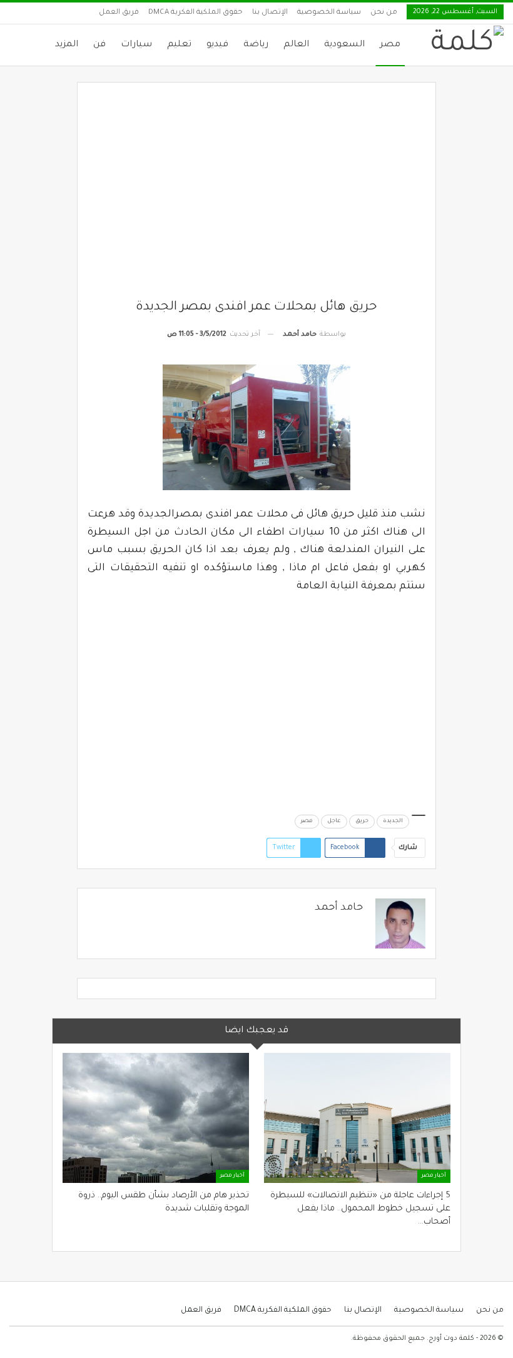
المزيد (66, 45)
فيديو (217, 45)
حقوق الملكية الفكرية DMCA (195, 13)
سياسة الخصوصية (329, 13)
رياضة (255, 45)
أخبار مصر (434, 1176)
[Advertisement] (256, 195)
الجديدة (393, 821)
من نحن (383, 13)
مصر (390, 45)
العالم (296, 45)
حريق (361, 821)
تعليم (179, 45)
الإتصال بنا (270, 13)
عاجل (334, 821)
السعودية (344, 45)
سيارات (136, 45)
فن (99, 45)
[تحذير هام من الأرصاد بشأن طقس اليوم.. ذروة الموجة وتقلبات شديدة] (156, 1118)
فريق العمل (119, 13)
